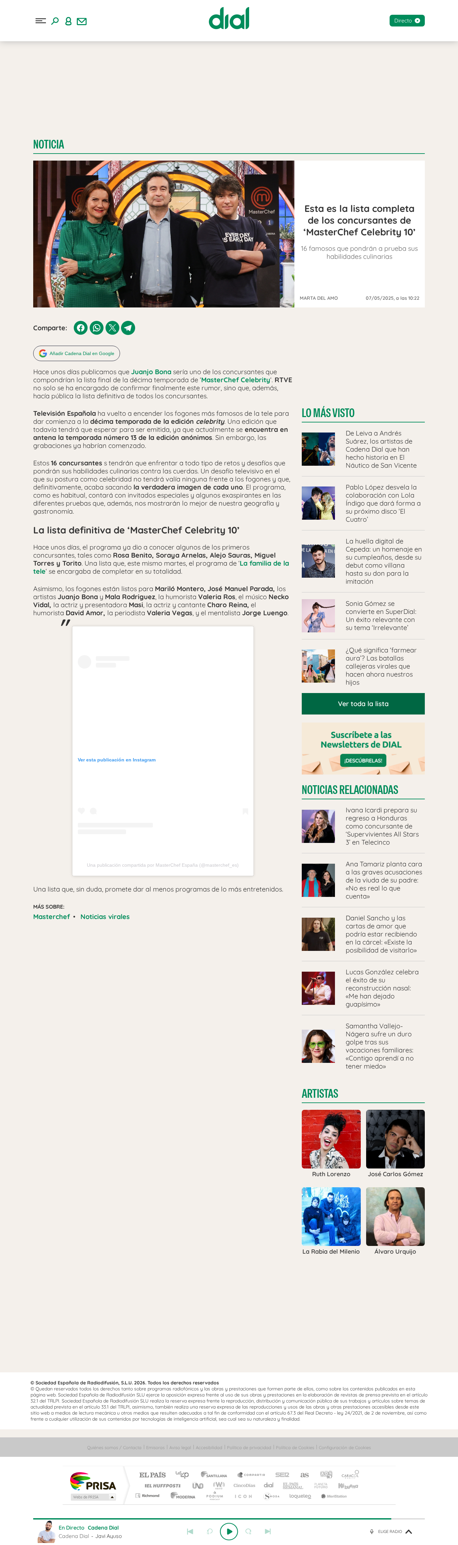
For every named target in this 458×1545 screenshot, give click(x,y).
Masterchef (51, 916)
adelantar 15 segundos (248, 1532)
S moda (271, 1495)
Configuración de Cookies (345, 1447)
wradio (217, 1485)
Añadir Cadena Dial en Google (82, 353)
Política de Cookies (295, 1447)
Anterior (190, 1532)
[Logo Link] (229, 18)
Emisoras (155, 1447)
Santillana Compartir (251, 1475)
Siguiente (268, 1532)
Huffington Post (161, 1485)
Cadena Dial (269, 1485)
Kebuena (342, 1485)
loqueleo (301, 1495)
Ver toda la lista (363, 703)
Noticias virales (105, 916)
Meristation (333, 1495)
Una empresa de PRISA (93, 1480)
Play (229, 1532)
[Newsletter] (82, 20)
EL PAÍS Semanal (293, 1485)
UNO (198, 1485)
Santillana (216, 1475)
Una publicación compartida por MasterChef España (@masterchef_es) (163, 865)
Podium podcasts (214, 1495)
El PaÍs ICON (243, 1495)
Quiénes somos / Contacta (114, 1447)
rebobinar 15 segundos (210, 1532)
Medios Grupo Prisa (93, 1497)
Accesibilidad (209, 1447)
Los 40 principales (184, 1475)
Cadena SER (280, 1475)
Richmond (148, 1495)
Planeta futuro (318, 1485)
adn (324, 1475)
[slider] (229, 1519)
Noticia (48, 144)
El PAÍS (152, 1475)
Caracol (348, 1475)
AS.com (301, 1475)
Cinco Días (243, 1485)
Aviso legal (180, 1447)
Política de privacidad (249, 1447)
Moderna (181, 1495)
